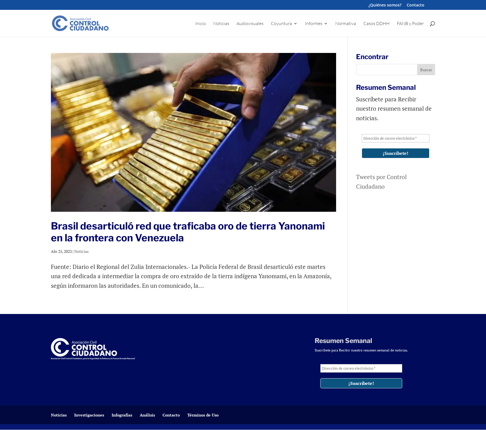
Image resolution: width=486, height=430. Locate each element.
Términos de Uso (203, 415)
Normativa (345, 23)
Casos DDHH (376, 23)
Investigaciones (89, 415)
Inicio (200, 23)
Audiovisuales (250, 23)
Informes (313, 23)
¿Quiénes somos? (384, 5)
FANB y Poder (410, 23)
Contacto (415, 5)
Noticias (221, 23)
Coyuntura (281, 23)
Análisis (147, 415)
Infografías (122, 415)
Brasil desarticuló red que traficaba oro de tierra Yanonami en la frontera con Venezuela (188, 232)
